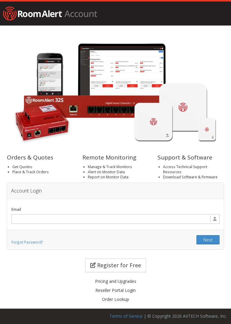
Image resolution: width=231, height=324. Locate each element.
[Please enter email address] (115, 219)
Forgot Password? (27, 242)
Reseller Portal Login (115, 290)
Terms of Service (126, 316)
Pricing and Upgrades (115, 281)
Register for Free (118, 265)
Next (208, 240)
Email (16, 209)
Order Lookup (115, 299)
